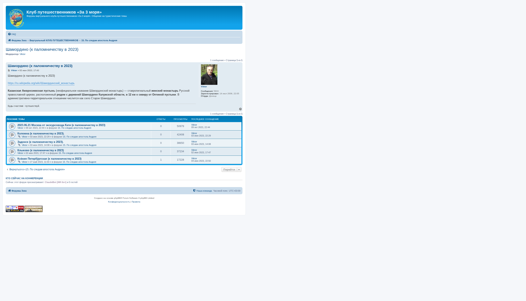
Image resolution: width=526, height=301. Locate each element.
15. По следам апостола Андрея (74, 128)
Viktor (22, 54)
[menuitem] (12, 34)
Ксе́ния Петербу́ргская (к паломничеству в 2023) (49, 158)
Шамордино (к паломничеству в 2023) (42, 49)
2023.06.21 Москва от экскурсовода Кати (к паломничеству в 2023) (61, 125)
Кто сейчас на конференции (24, 178)
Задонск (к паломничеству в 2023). (40, 141)
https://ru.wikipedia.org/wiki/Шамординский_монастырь (41, 83)
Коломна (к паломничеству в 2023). (40, 133)
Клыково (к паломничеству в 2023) (40, 150)
